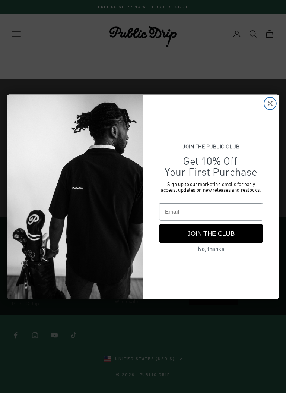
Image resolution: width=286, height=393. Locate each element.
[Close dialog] (270, 103)
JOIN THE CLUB (210, 233)
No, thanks (211, 249)
